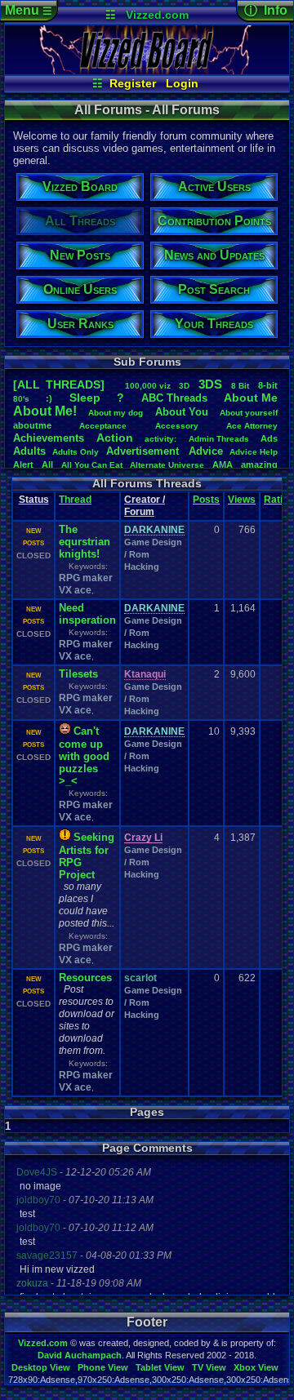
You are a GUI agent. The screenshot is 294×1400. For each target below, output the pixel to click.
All (47, 464)
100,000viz (148, 385)
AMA (222, 464)
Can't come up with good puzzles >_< (84, 756)
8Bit (240, 385)
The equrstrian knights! (84, 541)
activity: (160, 438)
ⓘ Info (265, 10)
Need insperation (87, 614)
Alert (23, 464)
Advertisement (144, 451)
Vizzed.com (157, 14)
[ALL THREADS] (59, 384)
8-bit (268, 385)
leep (84, 397)
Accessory (176, 425)
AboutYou (181, 412)
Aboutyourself (249, 412)
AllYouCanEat (91, 464)
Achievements (48, 438)
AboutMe (251, 397)
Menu (28, 10)
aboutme (32, 425)
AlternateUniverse (167, 464)
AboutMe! (45, 411)
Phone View (103, 1367)
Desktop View (40, 1367)
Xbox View (256, 1367)
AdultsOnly (75, 451)
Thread (75, 499)
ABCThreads (174, 398)
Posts (206, 499)
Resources (85, 977)
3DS (210, 384)
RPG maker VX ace (86, 584)
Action (114, 437)
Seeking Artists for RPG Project (86, 856)
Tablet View (160, 1367)
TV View (209, 1367)
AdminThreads (219, 438)
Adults (29, 451)
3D (184, 385)
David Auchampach (80, 1355)
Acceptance (103, 425)
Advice (206, 451)
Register (132, 83)
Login (182, 83)
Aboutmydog (115, 412)
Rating (279, 499)
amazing (259, 464)
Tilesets (78, 674)
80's (21, 398)
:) (49, 398)
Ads (269, 438)
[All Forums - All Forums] (147, 70)
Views (242, 499)
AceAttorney (252, 425)
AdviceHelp (253, 451)
